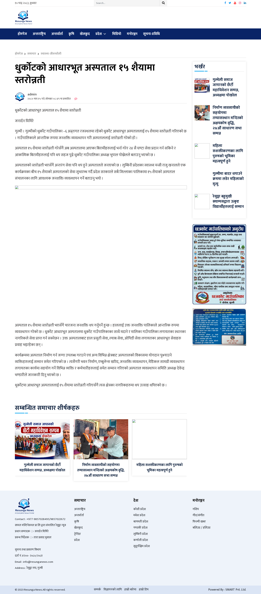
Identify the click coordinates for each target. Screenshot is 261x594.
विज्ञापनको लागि (113, 589)
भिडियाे (116, 34)
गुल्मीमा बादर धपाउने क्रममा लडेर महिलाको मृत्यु (228, 178)
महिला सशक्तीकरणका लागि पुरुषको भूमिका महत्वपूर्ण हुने (159, 467)
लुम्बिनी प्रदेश (140, 534)
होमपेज (22, 34)
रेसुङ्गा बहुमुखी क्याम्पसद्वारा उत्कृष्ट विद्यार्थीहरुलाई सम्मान (228, 201)
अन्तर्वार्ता (57, 34)
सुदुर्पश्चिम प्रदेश (141, 546)
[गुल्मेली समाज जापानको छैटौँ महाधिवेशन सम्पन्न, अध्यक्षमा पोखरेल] (42, 439)
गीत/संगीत (198, 515)
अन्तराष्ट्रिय (39, 34)
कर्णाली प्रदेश (140, 540)
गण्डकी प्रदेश (140, 527)
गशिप (196, 509)
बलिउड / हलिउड (201, 527)
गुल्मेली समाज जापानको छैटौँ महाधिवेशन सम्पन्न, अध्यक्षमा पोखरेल (42, 467)
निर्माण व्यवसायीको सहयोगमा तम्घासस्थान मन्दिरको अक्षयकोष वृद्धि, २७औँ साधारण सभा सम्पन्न (101, 470)
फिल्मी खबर (199, 521)
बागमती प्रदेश (140, 521)
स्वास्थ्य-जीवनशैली (51, 53)
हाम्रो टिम (143, 589)
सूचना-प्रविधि (151, 34)
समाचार (31, 53)
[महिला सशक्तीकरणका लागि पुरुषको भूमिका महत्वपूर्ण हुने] (159, 439)
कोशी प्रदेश (139, 509)
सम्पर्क (97, 589)
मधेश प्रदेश (139, 515)
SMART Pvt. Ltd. (235, 589)
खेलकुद (85, 34)
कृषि (71, 34)
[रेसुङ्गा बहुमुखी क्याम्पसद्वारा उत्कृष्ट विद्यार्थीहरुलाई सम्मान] (202, 201)
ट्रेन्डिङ (77, 534)
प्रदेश (99, 34)
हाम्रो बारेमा (130, 589)
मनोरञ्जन (132, 34)
